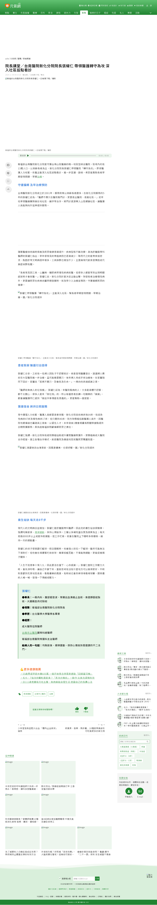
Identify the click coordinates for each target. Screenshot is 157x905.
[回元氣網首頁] (15, 5)
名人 (122, 12)
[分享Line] (8, 173)
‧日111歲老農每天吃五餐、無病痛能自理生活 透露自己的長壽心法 (56, 682)
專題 (129, 12)
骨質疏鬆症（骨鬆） (128, 751)
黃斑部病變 (124, 765)
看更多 (148, 653)
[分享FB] (8, 165)
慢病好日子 (95, 12)
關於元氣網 (52, 889)
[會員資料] (147, 6)
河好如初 (104, 5)
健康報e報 (66, 878)
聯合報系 (92, 896)
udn (7, 58)
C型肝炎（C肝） (126, 760)
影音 (50, 12)
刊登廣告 (40, 896)
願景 (131, 5)
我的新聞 (140, 5)
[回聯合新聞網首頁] (7, 6)
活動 (137, 12)
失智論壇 (25, 12)
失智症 (142, 751)
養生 (15, 12)
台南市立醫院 (29, 632)
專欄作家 (105, 889)
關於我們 (108, 896)
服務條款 (67, 896)
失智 (76, 12)
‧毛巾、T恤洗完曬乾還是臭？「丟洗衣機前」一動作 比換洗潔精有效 (57, 677)
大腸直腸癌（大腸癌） (129, 747)
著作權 (74, 896)
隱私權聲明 (83, 896)
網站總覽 (117, 896)
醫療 (35, 12)
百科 (43, 12)
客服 (51, 896)
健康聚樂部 (63, 889)
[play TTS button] (28, 156)
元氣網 (13, 58)
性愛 (114, 12)
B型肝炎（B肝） (127, 756)
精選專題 (72, 889)
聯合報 (84, 5)
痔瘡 (143, 747)
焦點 (7, 12)
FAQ (47, 896)
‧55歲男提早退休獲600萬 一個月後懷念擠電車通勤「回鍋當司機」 (56, 673)
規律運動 (39, 532)
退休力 (67, 12)
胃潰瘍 (139, 760)
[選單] (150, 6)
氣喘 (134, 765)
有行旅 (123, 5)
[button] (150, 13)
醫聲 (84, 12)
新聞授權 (59, 896)
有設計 (114, 5)
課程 (58, 12)
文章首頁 (97, 889)
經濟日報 (93, 5)
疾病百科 (81, 889)
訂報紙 (100, 896)
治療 (39, 176)
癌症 (106, 12)
